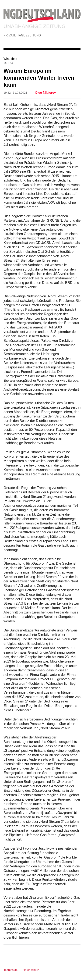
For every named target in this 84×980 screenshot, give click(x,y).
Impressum (11, 970)
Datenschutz (31, 970)
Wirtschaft (10, 59)
